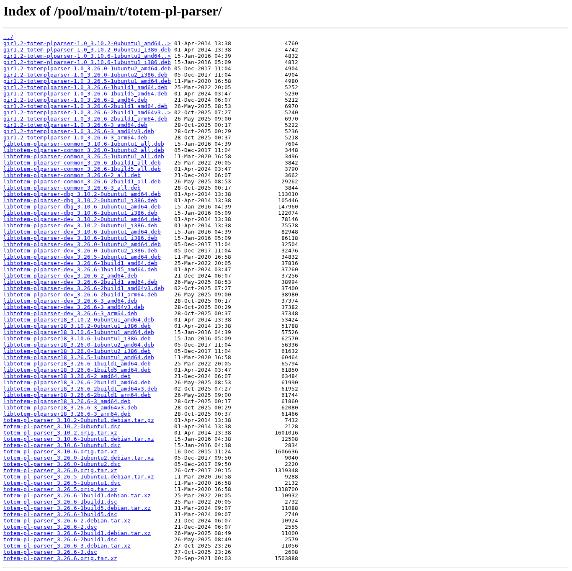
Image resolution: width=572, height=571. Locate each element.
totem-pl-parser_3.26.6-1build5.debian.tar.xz (77, 508)
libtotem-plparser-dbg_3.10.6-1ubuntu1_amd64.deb (82, 206)
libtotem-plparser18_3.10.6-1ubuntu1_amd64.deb (78, 332)
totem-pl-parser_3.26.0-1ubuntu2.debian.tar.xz (78, 458)
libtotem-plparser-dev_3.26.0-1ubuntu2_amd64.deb (82, 244)
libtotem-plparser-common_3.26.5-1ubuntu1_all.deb (83, 156)
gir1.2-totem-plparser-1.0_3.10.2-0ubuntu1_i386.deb (87, 49)
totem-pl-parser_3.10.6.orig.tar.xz (60, 451)
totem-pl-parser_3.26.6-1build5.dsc (60, 514)
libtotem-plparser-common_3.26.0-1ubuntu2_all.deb (83, 150)
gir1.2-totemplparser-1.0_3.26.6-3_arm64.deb (75, 137)
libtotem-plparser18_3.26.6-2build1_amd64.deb (77, 382)
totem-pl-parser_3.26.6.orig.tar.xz (60, 558)
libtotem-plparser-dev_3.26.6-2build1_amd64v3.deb (83, 288)
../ (8, 37)
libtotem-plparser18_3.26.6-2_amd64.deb (67, 376)
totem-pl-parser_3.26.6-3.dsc (50, 552)
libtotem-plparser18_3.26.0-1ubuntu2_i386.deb (77, 351)
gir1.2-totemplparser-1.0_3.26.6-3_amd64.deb (75, 125)
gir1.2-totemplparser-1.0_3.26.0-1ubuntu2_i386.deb (85, 75)
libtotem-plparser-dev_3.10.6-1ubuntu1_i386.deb (80, 238)
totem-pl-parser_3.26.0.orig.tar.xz (60, 470)
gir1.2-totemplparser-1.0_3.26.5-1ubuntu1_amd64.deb (87, 81)
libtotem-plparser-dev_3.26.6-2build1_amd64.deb (80, 282)
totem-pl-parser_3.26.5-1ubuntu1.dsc (62, 483)
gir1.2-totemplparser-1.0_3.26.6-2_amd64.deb (75, 100)
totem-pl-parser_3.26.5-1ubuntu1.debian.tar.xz (78, 476)
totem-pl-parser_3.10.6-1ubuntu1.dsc (62, 445)
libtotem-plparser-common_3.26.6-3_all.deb (72, 188)
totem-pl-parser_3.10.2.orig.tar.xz (60, 433)
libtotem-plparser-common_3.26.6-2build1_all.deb (82, 181)
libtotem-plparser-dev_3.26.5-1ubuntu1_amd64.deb (82, 257)
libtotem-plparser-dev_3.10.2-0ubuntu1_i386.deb (80, 225)
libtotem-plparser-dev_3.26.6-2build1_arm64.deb (80, 294)
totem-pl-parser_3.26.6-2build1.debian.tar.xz (77, 533)
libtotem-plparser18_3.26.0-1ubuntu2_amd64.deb (78, 345)
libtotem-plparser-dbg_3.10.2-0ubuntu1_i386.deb (80, 200)
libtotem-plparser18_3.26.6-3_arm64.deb (67, 414)
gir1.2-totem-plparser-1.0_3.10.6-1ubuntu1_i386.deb (87, 62)
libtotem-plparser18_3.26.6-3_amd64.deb (67, 401)
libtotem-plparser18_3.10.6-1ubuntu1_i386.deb (77, 338)
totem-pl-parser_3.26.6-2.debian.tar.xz (67, 520)
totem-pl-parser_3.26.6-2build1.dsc (60, 539)
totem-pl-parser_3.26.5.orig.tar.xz (60, 489)
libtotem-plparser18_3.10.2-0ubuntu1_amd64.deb (78, 319)
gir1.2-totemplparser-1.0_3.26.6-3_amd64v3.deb (78, 131)
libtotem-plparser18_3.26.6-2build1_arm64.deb (77, 395)
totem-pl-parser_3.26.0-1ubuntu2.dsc (62, 464)
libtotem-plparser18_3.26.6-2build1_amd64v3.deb (80, 389)
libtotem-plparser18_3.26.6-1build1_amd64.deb (77, 363)
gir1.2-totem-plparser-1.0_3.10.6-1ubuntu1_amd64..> (87, 56)
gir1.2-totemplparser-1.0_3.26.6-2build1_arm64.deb (85, 119)
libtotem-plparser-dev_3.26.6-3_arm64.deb (70, 313)
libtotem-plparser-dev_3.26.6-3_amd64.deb (70, 301)
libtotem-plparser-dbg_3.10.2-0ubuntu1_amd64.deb (82, 194)
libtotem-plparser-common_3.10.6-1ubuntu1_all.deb (83, 144)
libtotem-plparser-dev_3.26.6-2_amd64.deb (70, 276)
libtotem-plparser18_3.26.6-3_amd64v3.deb (70, 407)
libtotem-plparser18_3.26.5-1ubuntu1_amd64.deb (78, 357)
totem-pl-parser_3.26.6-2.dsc (50, 527)
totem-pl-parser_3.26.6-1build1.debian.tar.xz (77, 495)
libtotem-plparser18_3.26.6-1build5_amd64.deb (77, 370)
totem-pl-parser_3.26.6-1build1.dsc (60, 502)
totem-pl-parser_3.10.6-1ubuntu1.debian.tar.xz (78, 439)
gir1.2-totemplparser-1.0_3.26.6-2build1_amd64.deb (85, 106)
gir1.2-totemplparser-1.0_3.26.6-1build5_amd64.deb (85, 93)
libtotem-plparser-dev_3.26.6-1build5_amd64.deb (80, 269)
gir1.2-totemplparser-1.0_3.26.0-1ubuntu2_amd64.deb (87, 68)
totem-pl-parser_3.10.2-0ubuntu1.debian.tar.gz (78, 420)
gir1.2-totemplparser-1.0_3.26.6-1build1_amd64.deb (85, 87)
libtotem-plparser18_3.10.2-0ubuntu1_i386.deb (77, 326)
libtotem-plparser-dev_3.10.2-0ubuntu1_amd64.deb (82, 219)
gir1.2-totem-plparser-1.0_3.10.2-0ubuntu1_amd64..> (87, 43)
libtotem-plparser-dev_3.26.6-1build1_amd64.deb (80, 263)
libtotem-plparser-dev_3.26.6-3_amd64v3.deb (73, 307)
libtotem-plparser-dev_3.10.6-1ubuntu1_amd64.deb (82, 232)
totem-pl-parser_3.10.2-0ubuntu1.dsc (62, 426)
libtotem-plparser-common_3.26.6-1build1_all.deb (82, 162)
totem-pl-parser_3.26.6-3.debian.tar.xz (67, 546)
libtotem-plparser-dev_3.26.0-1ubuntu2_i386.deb (80, 250)
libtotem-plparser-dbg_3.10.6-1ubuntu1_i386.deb (80, 213)
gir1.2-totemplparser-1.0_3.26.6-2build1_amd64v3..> (87, 112)
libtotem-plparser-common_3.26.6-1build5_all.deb (82, 169)
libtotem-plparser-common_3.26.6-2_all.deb (72, 175)
